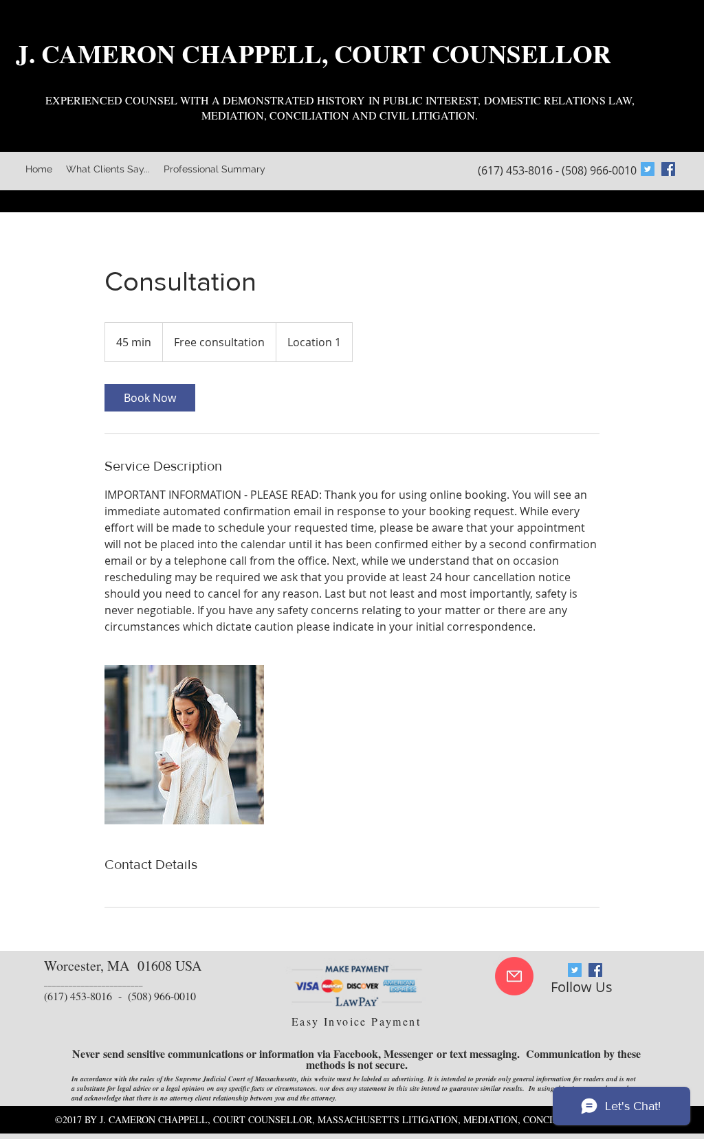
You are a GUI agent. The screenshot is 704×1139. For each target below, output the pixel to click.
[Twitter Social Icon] (647, 169)
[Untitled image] (184, 744)
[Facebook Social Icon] (595, 970)
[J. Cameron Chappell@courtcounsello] (668, 169)
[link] (149, 397)
